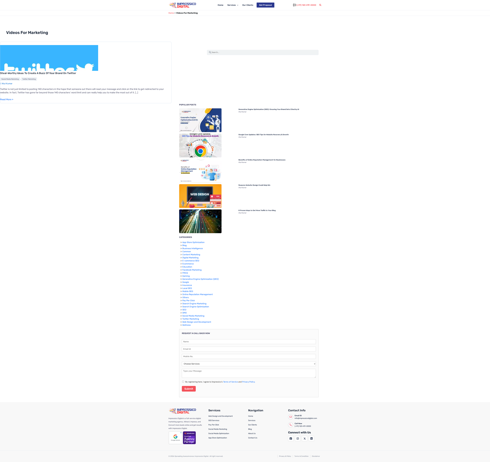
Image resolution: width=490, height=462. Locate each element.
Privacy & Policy (285, 456)
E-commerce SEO (190, 260)
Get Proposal (265, 5)
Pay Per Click (188, 300)
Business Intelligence (192, 248)
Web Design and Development (196, 322)
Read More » (6, 99)
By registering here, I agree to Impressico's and (220, 382)
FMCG (185, 273)
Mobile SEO (187, 291)
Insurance (187, 285)
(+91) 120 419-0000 (306, 5)
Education (187, 267)
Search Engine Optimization (195, 306)
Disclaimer (316, 456)
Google (185, 282)
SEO (184, 309)
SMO (184, 313)
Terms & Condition (301, 456)
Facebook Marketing (192, 270)
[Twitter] (304, 438)
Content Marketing (191, 254)
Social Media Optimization (218, 433)
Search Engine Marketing (194, 303)
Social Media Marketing (10, 79)
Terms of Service (230, 382)
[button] (237, 5)
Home (220, 5)
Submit (188, 388)
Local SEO (187, 288)
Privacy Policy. (248, 382)
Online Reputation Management (197, 294)
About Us (252, 433)
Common (186, 251)
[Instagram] (297, 438)
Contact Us (252, 438)
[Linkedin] (311, 438)
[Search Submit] (210, 52)
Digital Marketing (190, 257)
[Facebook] (290, 438)
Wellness (186, 325)
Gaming (186, 276)
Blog (184, 245)
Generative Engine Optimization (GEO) (200, 279)
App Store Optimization (193, 242)
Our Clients (247, 5)
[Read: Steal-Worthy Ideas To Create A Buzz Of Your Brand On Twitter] (49, 70)
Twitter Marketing (29, 79)
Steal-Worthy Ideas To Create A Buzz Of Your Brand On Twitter (38, 73)
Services (231, 5)
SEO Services (213, 420)
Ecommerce (188, 264)
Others (185, 297)
